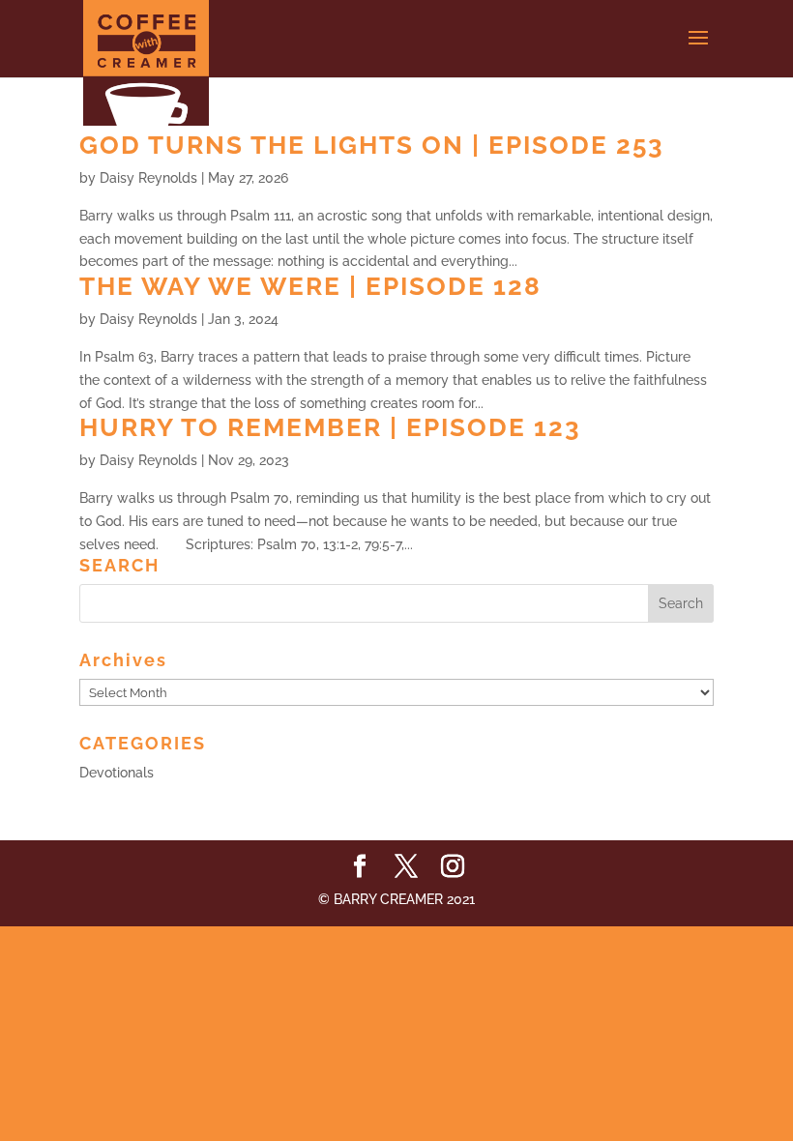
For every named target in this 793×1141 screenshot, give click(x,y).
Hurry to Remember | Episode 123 (330, 427)
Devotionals (116, 772)
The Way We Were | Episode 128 (310, 286)
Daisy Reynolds (148, 178)
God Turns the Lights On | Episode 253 (371, 145)
